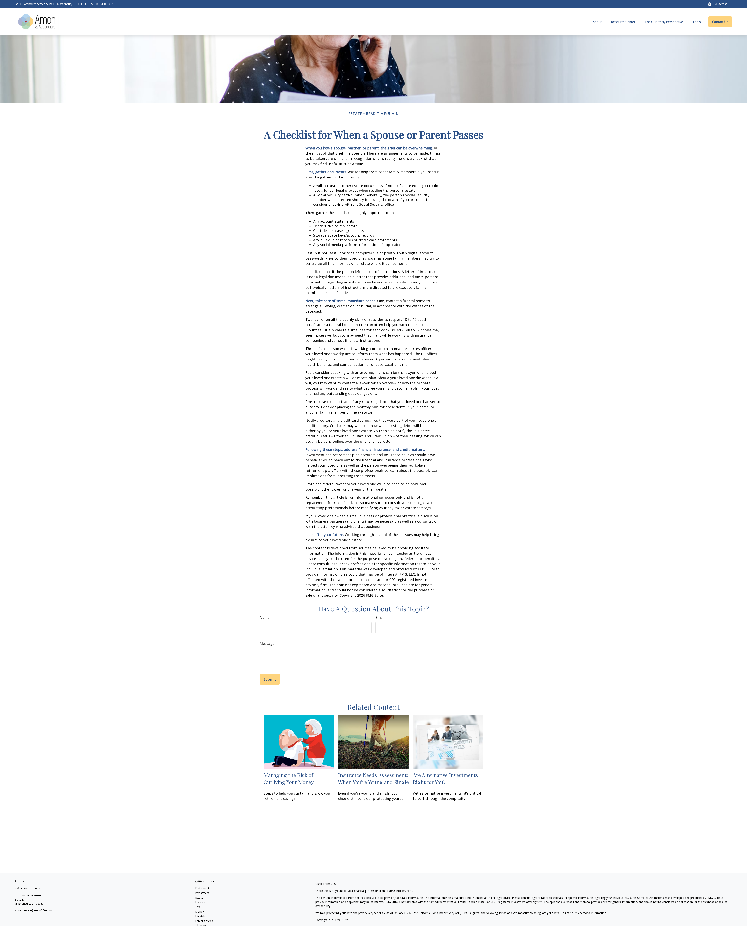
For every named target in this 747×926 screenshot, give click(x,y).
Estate (199, 897)
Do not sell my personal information (583, 913)
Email (380, 617)
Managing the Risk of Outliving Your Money (289, 778)
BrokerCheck (404, 891)
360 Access (720, 4)
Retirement (202, 888)
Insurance (201, 902)
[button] (597, 21)
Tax (197, 907)
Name (265, 617)
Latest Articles (204, 921)
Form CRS (329, 884)
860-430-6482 (104, 4)
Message (267, 643)
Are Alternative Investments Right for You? (445, 778)
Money (199, 911)
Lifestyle (200, 916)
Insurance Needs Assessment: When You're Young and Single (373, 778)
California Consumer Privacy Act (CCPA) (444, 913)
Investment (202, 893)
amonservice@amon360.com (33, 910)
